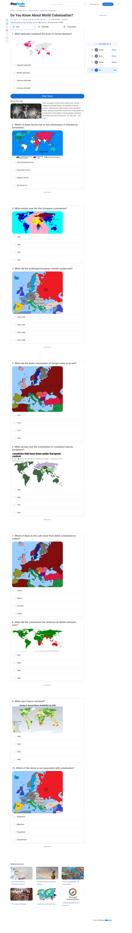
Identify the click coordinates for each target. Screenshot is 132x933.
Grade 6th (24, 19)
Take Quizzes (94, 4)
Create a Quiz (108, 4)
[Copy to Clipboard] (7, 37)
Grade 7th (30, 19)
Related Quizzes (17, 864)
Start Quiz (47, 96)
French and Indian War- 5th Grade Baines (71, 883)
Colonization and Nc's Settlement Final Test (18, 883)
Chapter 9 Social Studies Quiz (46, 904)
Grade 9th (42, 19)
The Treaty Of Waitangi (18, 904)
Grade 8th (36, 19)
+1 (46, 19)
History (15, 19)
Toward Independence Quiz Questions (71, 904)
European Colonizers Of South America (46, 883)
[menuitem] (94, 5)
